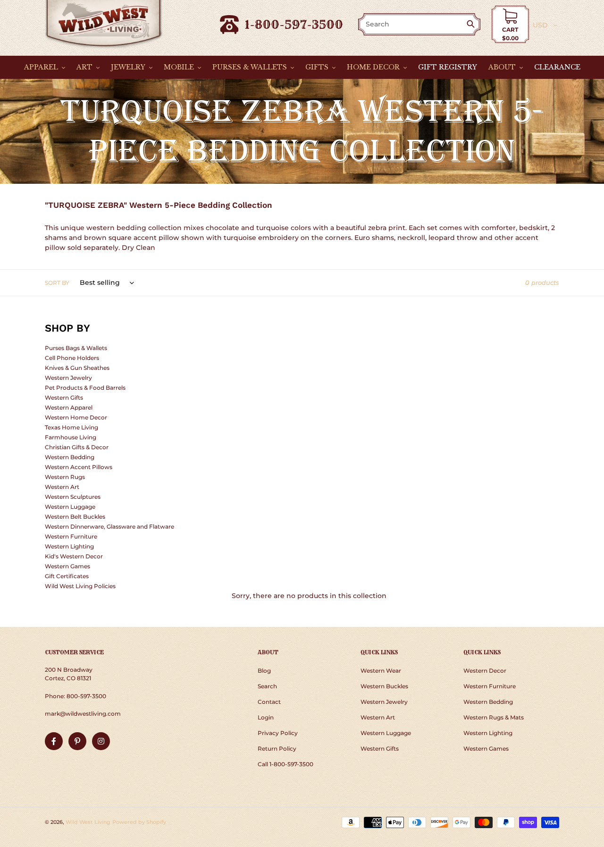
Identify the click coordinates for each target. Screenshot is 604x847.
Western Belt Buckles (75, 516)
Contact (269, 701)
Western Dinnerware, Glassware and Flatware (109, 526)
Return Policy (277, 748)
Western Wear (381, 670)
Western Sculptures (73, 496)
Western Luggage (70, 506)
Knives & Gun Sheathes (77, 367)
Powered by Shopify (139, 822)
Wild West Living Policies (80, 586)
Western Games (67, 566)
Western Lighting (69, 546)
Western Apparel (68, 407)
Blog (264, 670)
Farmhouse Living (70, 437)
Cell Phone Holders (72, 357)
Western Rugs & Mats (493, 717)
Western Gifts (64, 397)
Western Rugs (65, 476)
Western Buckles (384, 686)
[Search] (472, 24)
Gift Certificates (67, 576)
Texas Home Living (71, 427)
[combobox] (413, 24)
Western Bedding (69, 457)
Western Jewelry (68, 377)
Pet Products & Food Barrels (85, 387)
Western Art (62, 486)
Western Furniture (71, 536)
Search (267, 686)
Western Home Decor (76, 417)
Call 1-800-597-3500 (285, 764)
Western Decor (484, 670)
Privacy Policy (278, 732)
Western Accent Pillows (78, 467)
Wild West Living (88, 822)
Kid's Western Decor (74, 556)
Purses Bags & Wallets (76, 347)
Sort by (57, 282)
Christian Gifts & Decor (77, 447)
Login (266, 717)
